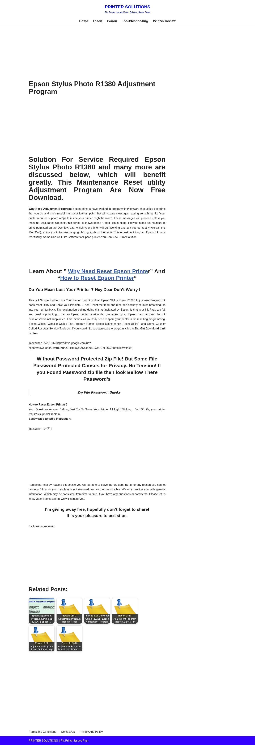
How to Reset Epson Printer (97, 278)
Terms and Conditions (42, 731)
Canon (112, 21)
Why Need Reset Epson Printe (108, 271)
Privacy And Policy (91, 731)
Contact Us (68, 731)
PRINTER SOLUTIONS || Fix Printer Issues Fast (58, 740)
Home (83, 21)
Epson (97, 21)
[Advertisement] (97, 50)
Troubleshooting (135, 21)
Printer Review (164, 21)
